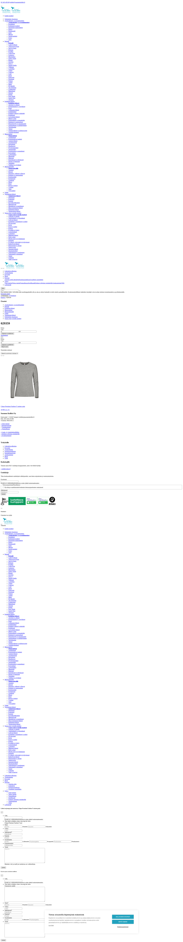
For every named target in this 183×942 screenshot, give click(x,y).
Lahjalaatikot (12, 154)
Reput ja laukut (13, 185)
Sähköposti (4, 490)
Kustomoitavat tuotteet (15, 139)
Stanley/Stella (12, 65)
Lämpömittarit (12, 232)
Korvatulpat (12, 153)
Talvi (9, 39)
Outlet (6, 192)
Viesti (6, 847)
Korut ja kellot (12, 227)
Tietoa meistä (16, 283)
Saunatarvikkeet (13, 249)
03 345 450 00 (5, 2)
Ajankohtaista (9, 273)
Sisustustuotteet (13, 251)
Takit (9, 189)
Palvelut (7, 278)
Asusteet (11, 170)
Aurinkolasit (12, 137)
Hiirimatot (11, 197)
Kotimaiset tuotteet (14, 26)
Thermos (11, 100)
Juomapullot (12, 149)
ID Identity (11, 86)
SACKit (10, 62)
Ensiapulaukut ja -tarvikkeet (16, 106)
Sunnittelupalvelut (10, 453)
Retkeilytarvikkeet (13, 244)
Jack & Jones (12, 48)
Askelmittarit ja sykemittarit (16, 218)
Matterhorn (11, 91)
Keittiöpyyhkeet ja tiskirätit (16, 113)
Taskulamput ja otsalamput (16, 252)
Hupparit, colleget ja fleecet (16, 173)
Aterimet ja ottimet (14, 105)
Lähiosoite (26, 841)
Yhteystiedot (8, 283)
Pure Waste (11, 96)
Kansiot (10, 201)
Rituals (10, 60)
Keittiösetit (11, 115)
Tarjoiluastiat (12, 127)
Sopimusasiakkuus (24, 279)
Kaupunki (50, 841)
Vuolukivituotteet (13, 132)
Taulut (10, 256)
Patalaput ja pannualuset (15, 122)
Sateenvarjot (12, 247)
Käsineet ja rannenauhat (15, 175)
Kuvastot (7, 274)
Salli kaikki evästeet (123, 916)
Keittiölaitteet (12, 112)
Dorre (10, 75)
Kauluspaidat (12, 177)
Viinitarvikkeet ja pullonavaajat (17, 130)
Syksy (10, 38)
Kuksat (10, 228)
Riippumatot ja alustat (14, 245)
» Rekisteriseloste (6, 425)
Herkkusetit (11, 31)
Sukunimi (49, 826)
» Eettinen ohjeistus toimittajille (10, 434)
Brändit (7, 41)
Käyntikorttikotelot (14, 203)
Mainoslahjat (8, 134)
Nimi (6, 825)
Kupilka (10, 51)
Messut (10, 34)
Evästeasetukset (122, 927)
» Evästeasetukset (6, 435)
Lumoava (11, 55)
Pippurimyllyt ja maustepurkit (17, 124)
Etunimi (25, 826)
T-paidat (10, 187)
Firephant (11, 79)
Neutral (10, 93)
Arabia (10, 82)
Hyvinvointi (12, 223)
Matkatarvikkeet (13, 235)
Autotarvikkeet (12, 141)
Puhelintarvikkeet (13, 209)
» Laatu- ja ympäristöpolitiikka (10, 432)
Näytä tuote (5, 346)
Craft (9, 74)
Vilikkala (11, 67)
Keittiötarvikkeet (10, 101)
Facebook (4, 479)
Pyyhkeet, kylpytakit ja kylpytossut (18, 242)
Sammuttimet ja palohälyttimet (17, 125)
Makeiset (11, 158)
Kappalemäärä (9, 843)
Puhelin (7, 836)
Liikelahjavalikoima (10, 271)
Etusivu (3, 297)
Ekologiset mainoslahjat (15, 27)
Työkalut (11, 257)
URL (6, 815)
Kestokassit (11, 178)
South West (11, 98)
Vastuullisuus (24, 283)
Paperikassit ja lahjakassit (16, 160)
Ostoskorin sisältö (10, 886)
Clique (10, 70)
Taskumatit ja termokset (15, 254)
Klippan (10, 50)
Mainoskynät (12, 204)
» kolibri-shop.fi (5, 469)
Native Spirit (12, 58)
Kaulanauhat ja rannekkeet (16, 151)
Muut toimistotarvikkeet (15, 208)
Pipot (10, 184)
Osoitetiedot (8, 840)
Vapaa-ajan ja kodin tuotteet (13, 213)
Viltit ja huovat (12, 259)
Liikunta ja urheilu (13, 216)
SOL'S (10, 63)
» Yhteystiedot (5, 424)
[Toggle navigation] (1, 268)
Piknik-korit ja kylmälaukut (16, 239)
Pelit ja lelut (11, 237)
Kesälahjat (11, 24)
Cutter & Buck (12, 45)
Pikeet (10, 182)
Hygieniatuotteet (13, 148)
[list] (3, 355)
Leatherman (12, 89)
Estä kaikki (123, 922)
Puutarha (11, 240)
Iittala (10, 84)
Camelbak (11, 69)
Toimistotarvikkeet (10, 194)
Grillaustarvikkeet (13, 110)
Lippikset (11, 180)
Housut (10, 172)
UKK (62, 283)
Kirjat (10, 225)
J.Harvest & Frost (13, 46)
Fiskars (10, 81)
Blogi (6, 276)
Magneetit (11, 156)
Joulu (10, 33)
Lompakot (11, 233)
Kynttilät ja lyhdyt (13, 230)
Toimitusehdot (6, 427)
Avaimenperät (12, 142)
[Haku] (19, 290)
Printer (10, 94)
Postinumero (75, 841)
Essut (10, 108)
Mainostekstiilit (9, 166)
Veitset (10, 129)
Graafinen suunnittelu (36, 279)
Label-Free (11, 53)
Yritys (6, 281)
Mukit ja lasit (12, 118)
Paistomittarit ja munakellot (16, 120)
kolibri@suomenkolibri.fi (17, 2)
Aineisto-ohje (9, 279)
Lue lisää (51, 925)
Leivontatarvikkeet (14, 117)
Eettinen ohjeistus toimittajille (44, 283)
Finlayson (11, 77)
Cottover (11, 72)
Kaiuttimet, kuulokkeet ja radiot (17, 221)
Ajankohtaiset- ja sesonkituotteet (14, 21)
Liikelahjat (16, 279)
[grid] (1, 355)
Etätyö (10, 29)
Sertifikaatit (31, 283)
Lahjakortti (8, 285)
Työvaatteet (11, 191)
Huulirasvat (11, 146)
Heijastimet (11, 144)
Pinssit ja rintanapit (14, 161)
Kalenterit (11, 199)
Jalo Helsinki (12, 88)
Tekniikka (11, 163)
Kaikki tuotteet (9, 16)
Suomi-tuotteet (12, 36)
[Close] (1, 508)
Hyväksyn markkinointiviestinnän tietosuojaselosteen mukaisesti (24, 487)
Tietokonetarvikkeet (14, 211)
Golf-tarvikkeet (13, 220)
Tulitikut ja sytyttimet (14, 165)
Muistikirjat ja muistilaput (16, 206)
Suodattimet (4, 335)
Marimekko (11, 57)
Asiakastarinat (57, 283)
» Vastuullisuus (5, 429)
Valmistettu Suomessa (11, 19)
